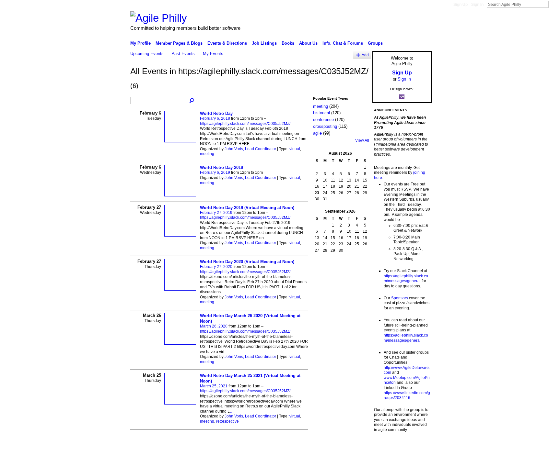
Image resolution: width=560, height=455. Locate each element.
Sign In (477, 4)
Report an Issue (384, 447)
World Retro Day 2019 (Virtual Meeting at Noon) (247, 207)
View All (362, 140)
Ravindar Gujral (179, 447)
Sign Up (460, 4)
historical (321, 112)
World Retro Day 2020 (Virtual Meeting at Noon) (247, 261)
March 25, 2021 (214, 386)
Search (553, 4)
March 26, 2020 (214, 326)
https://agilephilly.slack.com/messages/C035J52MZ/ (245, 123)
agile (317, 133)
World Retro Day (216, 113)
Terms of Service (417, 447)
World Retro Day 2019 (221, 167)
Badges (358, 447)
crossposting (325, 126)
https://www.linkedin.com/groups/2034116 (407, 395)
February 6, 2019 (215, 172)
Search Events (192, 101)
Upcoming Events (147, 53)
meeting (207, 153)
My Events (213, 53)
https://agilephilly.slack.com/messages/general (406, 278)
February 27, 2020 (216, 266)
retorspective (227, 421)
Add (365, 55)
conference (323, 119)
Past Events (183, 53)
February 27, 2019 (216, 212)
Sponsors (399, 298)
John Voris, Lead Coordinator (250, 149)
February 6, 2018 (215, 118)
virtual (294, 149)
